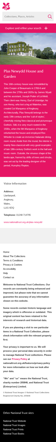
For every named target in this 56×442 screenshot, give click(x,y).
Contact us (8, 277)
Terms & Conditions (13, 260)
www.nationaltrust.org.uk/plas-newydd (23, 222)
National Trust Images (14, 425)
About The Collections (14, 256)
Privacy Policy (19, 359)
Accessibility (9, 269)
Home (6, 252)
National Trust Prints (13, 429)
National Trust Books (13, 433)
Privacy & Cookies (12, 264)
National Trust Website (14, 421)
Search (50, 15)
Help (5, 273)
